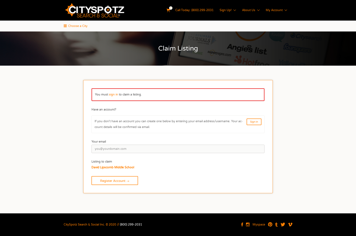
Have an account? (103, 109)
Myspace (259, 224)
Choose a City (78, 26)
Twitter (283, 224)
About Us (248, 10)
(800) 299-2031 (131, 224)
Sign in (254, 121)
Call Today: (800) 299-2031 (194, 10)
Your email (98, 141)
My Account (274, 10)
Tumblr (276, 224)
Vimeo (290, 224)
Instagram (248, 224)
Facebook (242, 224)
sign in (113, 94)
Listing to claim (101, 161)
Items (168, 10)
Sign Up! (226, 10)
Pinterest (270, 224)
